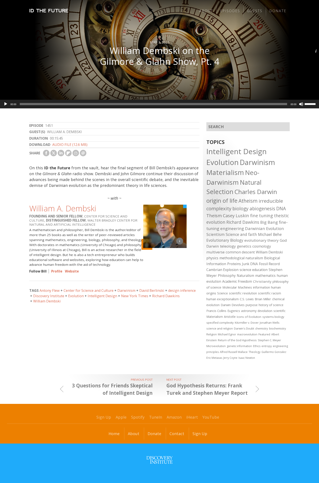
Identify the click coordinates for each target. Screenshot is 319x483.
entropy (266, 346)
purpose (252, 305)
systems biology (273, 317)
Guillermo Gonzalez (273, 352)
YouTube (210, 417)
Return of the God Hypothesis (237, 340)
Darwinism (126, 290)
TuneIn (155, 417)
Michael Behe (270, 234)
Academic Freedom (237, 281)
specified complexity (220, 323)
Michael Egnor (227, 334)
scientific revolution (243, 293)
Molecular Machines (237, 287)
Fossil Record (269, 263)
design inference (182, 290)
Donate (277, 10)
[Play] (5, 104)
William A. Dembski (62, 208)
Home (114, 433)
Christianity (262, 281)
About (206, 10)
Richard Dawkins (166, 296)
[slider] (311, 104)
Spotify (138, 417)
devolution (265, 311)
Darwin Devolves (233, 305)
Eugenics (233, 311)
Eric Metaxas (214, 358)
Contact (176, 433)
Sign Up (103, 417)
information (261, 287)
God (283, 240)
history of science (271, 305)
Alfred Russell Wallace (234, 352)
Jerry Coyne (230, 358)
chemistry (261, 328)
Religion (211, 334)
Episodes (230, 10)
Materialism (225, 172)
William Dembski (47, 301)
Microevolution (216, 346)
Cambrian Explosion (222, 269)
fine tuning (261, 216)
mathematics (265, 275)
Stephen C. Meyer (269, 340)
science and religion (219, 328)
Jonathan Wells (270, 323)
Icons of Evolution (249, 317)
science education (254, 269)
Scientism (215, 234)
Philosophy (227, 275)
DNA (281, 209)
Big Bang (269, 222)
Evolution (76, 296)
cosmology (261, 246)
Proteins (234, 263)
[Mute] (301, 104)
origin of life (221, 200)
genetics (244, 246)
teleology (228, 246)
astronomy (249, 311)
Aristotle (230, 317)
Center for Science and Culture (88, 290)
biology (240, 208)
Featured (264, 334)
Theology (254, 352)
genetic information (239, 346)
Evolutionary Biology (224, 240)
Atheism (248, 200)
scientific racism (269, 293)
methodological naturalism (241, 258)
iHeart (192, 417)
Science (222, 293)
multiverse (215, 252)
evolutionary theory (261, 240)
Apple (121, 417)
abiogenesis (262, 208)
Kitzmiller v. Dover (247, 323)
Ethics (256, 346)
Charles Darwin (255, 192)
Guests (254, 10)
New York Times (134, 296)
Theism (214, 215)
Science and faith (241, 234)
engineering (232, 228)
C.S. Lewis (247, 299)
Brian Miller (263, 299)
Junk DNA (250, 263)
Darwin (212, 246)
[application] (159, 104)
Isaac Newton (246, 358)
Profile (56, 271)
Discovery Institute (48, 296)
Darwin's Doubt (244, 328)
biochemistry (277, 328)
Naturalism (245, 275)
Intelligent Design (102, 296)
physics (212, 258)
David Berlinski (151, 290)
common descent (240, 252)
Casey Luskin (236, 216)
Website (72, 271)
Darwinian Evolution (264, 228)
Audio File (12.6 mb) (69, 144)
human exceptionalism (222, 299)
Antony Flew (49, 290)
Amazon (174, 417)
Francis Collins (216, 311)
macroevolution (247, 334)
